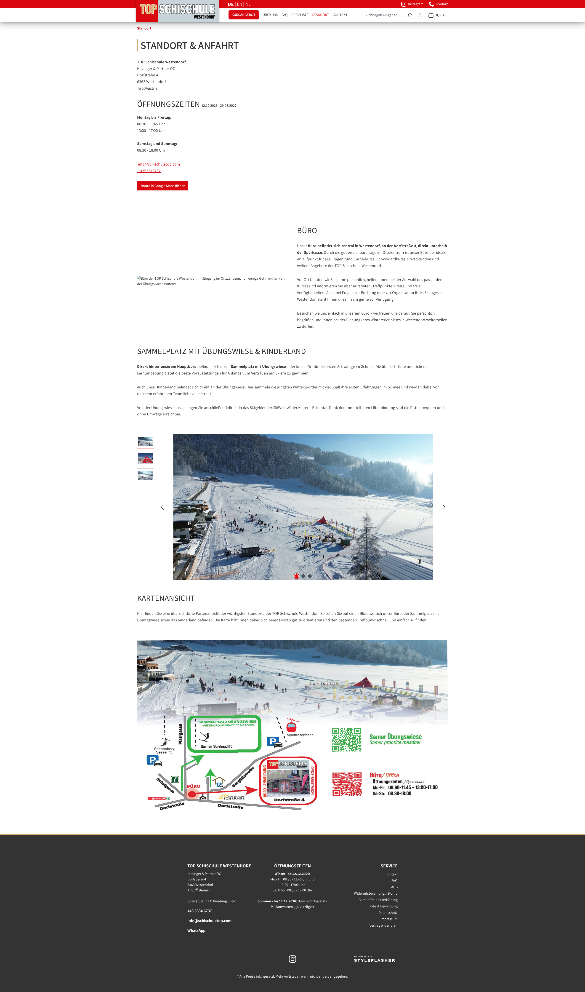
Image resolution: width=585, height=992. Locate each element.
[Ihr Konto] (420, 15)
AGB (394, 887)
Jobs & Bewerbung (383, 906)
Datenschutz (388, 912)
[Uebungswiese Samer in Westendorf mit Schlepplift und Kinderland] (303, 507)
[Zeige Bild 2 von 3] (303, 576)
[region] (292, 507)
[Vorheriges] (162, 507)
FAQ (394, 880)
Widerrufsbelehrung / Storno (376, 893)
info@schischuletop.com (159, 164)
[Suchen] (409, 15)
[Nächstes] (444, 507)
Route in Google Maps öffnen (162, 185)
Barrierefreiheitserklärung (378, 899)
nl (247, 4)
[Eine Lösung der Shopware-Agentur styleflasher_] (376, 958)
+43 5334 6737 (199, 910)
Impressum (389, 919)
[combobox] (384, 15)
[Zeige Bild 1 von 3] (296, 576)
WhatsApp (196, 930)
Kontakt (392, 874)
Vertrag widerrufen (384, 925)
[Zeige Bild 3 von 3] (310, 576)
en (240, 4)
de (231, 4)
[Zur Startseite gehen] (170, 11)
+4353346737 (149, 170)
